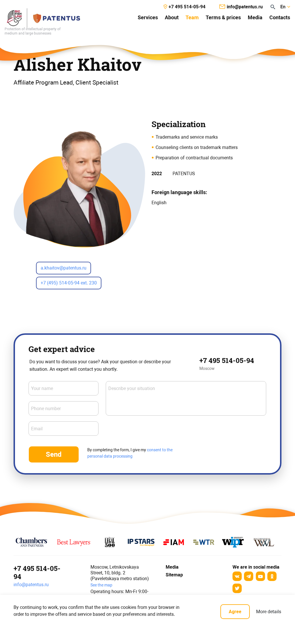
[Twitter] (237, 588)
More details (268, 611)
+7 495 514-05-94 (226, 360)
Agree (235, 611)
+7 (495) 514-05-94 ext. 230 (69, 283)
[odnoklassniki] (272, 576)
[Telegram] (248, 576)
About (172, 17)
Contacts (279, 17)
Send (54, 454)
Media (255, 17)
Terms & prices (223, 17)
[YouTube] (260, 576)
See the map (101, 585)
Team (192, 17)
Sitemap (174, 575)
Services (148, 17)
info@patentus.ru (31, 584)
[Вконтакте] (237, 576)
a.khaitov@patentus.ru (63, 268)
